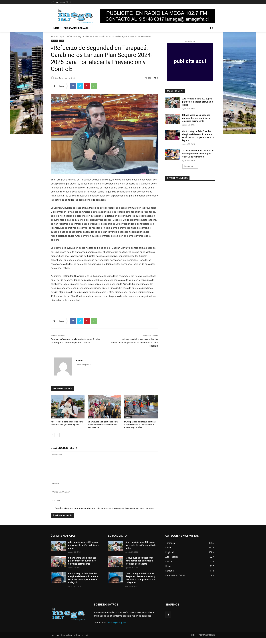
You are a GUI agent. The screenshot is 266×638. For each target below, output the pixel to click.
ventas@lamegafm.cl (118, 622)
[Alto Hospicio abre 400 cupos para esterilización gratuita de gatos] (68, 406)
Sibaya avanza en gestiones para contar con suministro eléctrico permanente (103, 424)
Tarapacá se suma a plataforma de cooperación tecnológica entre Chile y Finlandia (198, 153)
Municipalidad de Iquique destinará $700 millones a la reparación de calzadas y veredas (140, 424)
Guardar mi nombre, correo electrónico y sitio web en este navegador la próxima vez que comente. (104, 508)
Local (61, 41)
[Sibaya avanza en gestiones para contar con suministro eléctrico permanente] (104, 406)
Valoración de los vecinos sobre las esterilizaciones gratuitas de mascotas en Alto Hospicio (134, 342)
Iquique (60, 36)
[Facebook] (73, 86)
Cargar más (189, 166)
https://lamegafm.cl (83, 364)
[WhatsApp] (94, 86)
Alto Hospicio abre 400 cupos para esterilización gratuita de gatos (197, 101)
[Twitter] (80, 86)
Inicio (53, 36)
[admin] (53, 77)
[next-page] (58, 435)
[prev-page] (53, 435)
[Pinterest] (87, 86)
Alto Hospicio (57, 417)
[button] (211, 28)
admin (60, 78)
